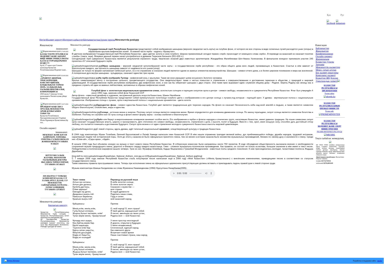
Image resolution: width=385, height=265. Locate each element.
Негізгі (42, 39)
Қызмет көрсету (54, 39)
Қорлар (334, 78)
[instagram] (340, 23)
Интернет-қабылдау (73, 39)
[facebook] (331, 23)
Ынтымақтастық (91, 39)
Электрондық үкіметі (326, 81)
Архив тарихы (107, 39)
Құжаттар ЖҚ (323, 78)
